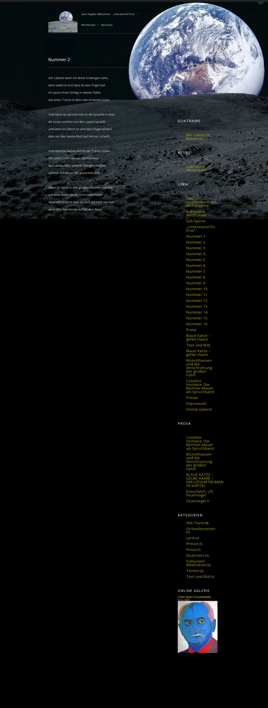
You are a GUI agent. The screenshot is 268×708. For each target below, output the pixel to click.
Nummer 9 (195, 282)
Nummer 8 (195, 277)
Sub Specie (195, 220)
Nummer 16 (196, 323)
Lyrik (190, 537)
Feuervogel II (197, 500)
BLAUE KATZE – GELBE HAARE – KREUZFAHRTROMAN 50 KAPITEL (205, 480)
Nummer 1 (195, 236)
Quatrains (195, 555)
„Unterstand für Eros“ (124, 14)
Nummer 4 (195, 253)
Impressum (106, 24)
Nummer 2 (195, 242)
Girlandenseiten (200, 528)
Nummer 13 (196, 306)
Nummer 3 (195, 247)
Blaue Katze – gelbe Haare (198, 337)
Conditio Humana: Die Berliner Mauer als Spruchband (200, 386)
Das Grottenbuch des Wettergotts (201, 202)
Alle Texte (195, 522)
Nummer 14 (196, 312)
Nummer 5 (195, 259)
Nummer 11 (196, 294)
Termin (192, 570)
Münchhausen (88, 25)
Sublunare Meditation (196, 168)
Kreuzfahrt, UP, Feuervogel (200, 493)
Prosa (191, 329)
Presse (192, 397)
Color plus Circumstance (194, 597)
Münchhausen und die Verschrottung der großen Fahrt (199, 367)
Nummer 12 (196, 300)
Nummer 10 (196, 288)
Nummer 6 (195, 265)
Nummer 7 (195, 271)
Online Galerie (199, 409)
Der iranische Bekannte (198, 136)
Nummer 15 (196, 318)
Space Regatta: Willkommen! (95, 14)
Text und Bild (198, 345)
